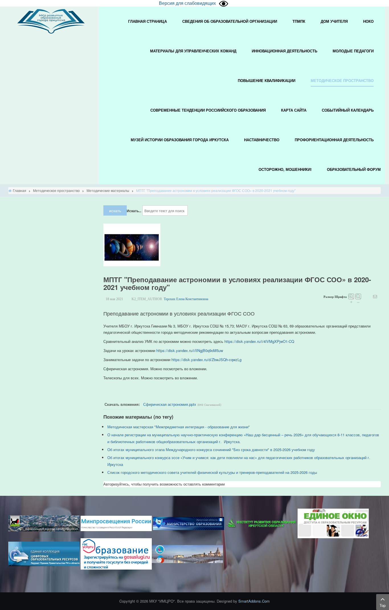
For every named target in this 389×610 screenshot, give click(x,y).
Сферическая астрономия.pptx (169, 404)
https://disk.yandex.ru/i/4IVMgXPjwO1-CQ (259, 341)
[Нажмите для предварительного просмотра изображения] (131, 244)
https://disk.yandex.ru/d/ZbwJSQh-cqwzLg (206, 359)
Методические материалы (108, 190)
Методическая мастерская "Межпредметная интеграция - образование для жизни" (178, 426)
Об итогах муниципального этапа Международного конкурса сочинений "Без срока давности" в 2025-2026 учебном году (211, 449)
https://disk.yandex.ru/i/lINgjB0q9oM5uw (189, 350)
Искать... (134, 210)
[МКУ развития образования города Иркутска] (51, 20)
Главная (19, 190)
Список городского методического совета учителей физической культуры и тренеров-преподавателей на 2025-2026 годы (212, 472)
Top (383, 605)
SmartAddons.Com (254, 601)
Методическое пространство (56, 190)
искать (115, 210)
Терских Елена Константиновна (186, 299)
